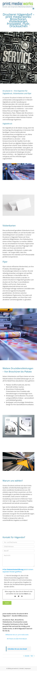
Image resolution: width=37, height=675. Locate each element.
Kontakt (22, 668)
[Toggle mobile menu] (33, 8)
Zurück (27, 656)
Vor (32, 656)
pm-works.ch (15, 668)
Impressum (28, 668)
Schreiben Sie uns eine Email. (17, 649)
